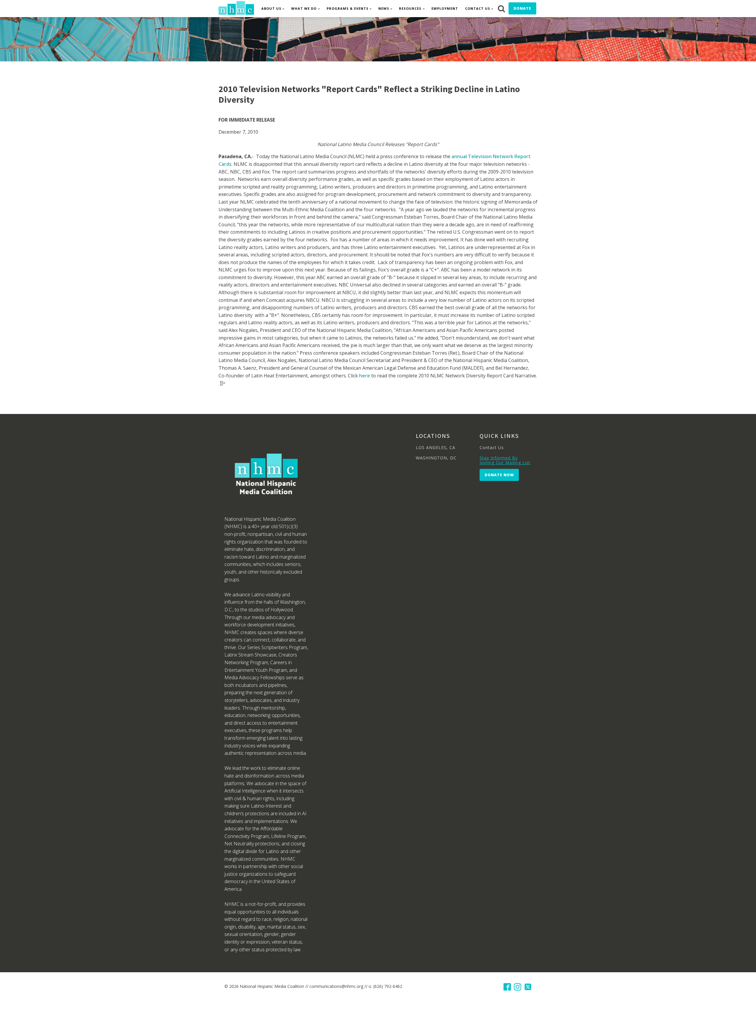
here (364, 375)
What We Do (304, 8)
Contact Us (477, 8)
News (383, 8)
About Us (271, 8)
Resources (410, 8)
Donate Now (499, 474)
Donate (522, 8)
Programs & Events (348, 8)
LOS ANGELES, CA (435, 447)
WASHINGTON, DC (436, 458)
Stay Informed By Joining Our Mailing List (505, 460)
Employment (444, 8)
